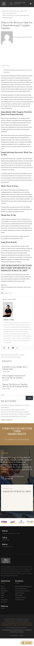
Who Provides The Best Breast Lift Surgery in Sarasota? (15, 414)
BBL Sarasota (18, 595)
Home (2, 586)
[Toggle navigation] (31, 3)
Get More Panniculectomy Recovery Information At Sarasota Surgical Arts (17, 71)
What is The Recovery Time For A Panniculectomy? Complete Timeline (16, 25)
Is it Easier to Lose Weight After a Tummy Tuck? (15, 368)
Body (2, 595)
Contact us (4, 602)
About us (3, 588)
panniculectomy (13, 118)
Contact (21, 635)
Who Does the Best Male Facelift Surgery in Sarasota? (15, 412)
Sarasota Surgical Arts (14, 279)
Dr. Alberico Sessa (19, 37)
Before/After (4, 590)
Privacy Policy (14, 635)
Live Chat (28, 643)
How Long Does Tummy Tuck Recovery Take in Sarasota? (13, 377)
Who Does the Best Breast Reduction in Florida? (13, 416)
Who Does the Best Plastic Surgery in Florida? (13, 409)
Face (2, 597)
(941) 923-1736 (24, 279)
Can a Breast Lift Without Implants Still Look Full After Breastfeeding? (15, 406)
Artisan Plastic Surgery (24, 624)
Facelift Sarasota (19, 593)
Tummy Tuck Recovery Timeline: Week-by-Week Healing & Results (15, 385)
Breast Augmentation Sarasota (23, 586)
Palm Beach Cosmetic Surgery (9, 624)
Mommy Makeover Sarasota (22, 590)
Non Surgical (4, 599)
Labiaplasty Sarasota (20, 597)
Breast (3, 593)
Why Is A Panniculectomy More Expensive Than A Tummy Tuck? (16, 288)
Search (3, 394)
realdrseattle (24, 627)
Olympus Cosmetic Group (11, 621)
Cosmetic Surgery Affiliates (8, 623)
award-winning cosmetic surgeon (18, 333)
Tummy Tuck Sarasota (21, 588)
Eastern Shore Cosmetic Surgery (24, 623)
